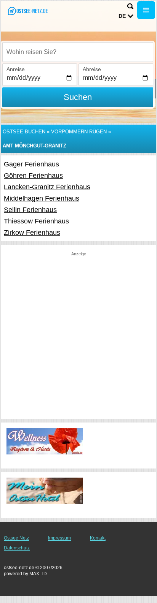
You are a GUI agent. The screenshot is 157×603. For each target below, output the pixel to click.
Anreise (15, 69)
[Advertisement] (78, 335)
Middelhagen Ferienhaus (41, 198)
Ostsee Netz (16, 538)
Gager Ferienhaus (31, 164)
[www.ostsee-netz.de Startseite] (28, 11)
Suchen (78, 97)
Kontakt (98, 538)
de (122, 16)
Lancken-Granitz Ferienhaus (47, 187)
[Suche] (130, 6)
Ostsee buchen (24, 132)
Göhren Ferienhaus (33, 175)
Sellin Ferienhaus (30, 210)
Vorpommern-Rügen (79, 132)
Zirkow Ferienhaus (32, 232)
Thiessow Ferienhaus (36, 221)
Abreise (92, 69)
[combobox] (78, 52)
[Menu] (146, 10)
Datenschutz (17, 548)
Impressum (59, 538)
